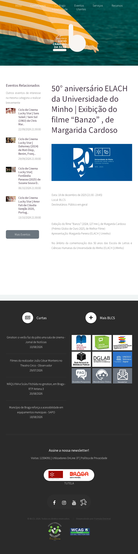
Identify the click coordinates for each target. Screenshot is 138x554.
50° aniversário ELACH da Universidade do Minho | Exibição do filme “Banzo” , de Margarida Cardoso (89, 109)
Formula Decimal (102, 518)
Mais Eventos (22, 234)
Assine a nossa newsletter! (69, 450)
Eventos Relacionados (23, 85)
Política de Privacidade (94, 458)
